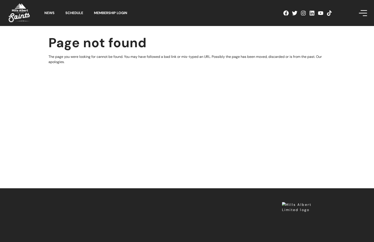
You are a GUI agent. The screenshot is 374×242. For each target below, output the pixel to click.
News (49, 13)
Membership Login (110, 13)
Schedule (74, 13)
